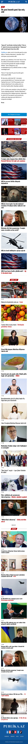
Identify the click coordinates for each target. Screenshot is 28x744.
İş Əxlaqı (21, 736)
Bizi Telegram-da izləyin (14, 114)
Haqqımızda (7, 736)
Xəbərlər (12, 736)
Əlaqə (17, 736)
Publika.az (4, 52)
